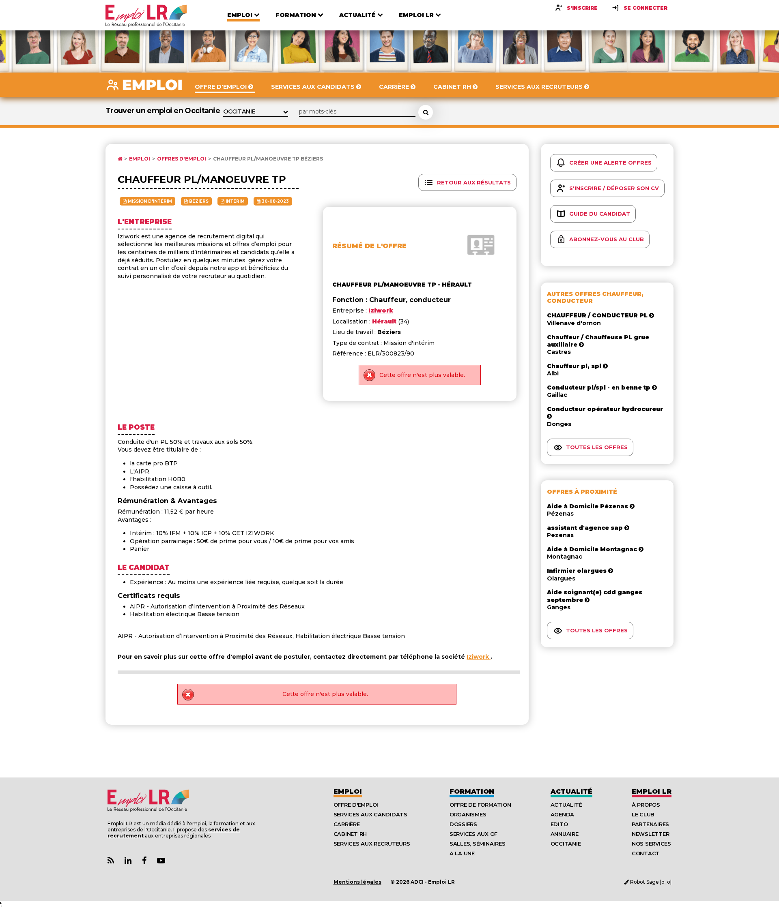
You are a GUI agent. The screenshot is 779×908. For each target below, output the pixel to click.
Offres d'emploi (181, 159)
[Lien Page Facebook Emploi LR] (144, 861)
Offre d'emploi (356, 804)
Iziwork (479, 656)
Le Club (643, 814)
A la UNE (462, 853)
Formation (472, 791)
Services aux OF (473, 834)
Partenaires (650, 824)
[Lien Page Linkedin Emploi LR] (128, 861)
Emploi (139, 159)
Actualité (571, 791)
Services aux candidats (370, 814)
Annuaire (565, 834)
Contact (646, 853)
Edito (559, 824)
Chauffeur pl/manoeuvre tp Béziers (268, 159)
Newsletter (650, 834)
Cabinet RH (350, 834)
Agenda (562, 814)
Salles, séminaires (477, 843)
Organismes (468, 814)
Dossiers (463, 824)
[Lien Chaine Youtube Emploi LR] (161, 861)
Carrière (347, 824)
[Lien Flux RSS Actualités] (111, 861)
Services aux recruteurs (372, 843)
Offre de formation (480, 804)
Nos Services (651, 843)
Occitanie (566, 843)
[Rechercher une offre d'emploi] (425, 112)
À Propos (646, 804)
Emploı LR (651, 791)
